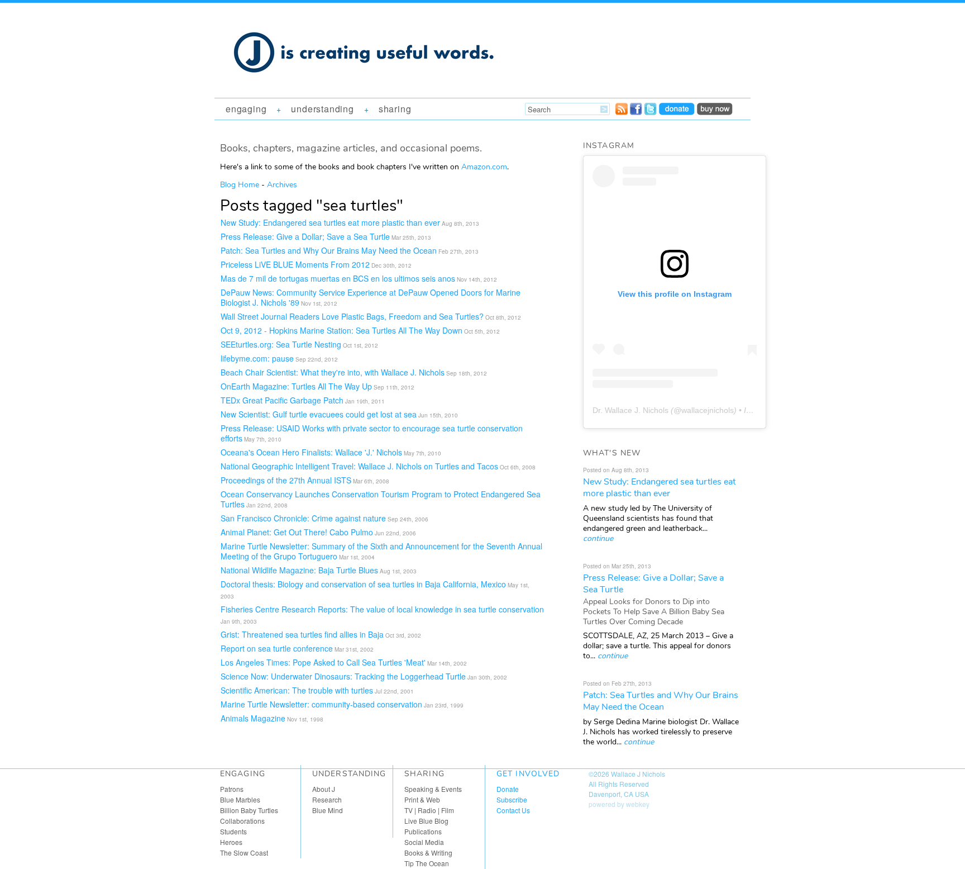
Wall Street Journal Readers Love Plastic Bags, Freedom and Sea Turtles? (352, 316)
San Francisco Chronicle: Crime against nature (303, 518)
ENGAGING (246, 108)
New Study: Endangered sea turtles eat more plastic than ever (330, 222)
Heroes (231, 842)
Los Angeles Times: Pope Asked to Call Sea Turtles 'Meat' (323, 662)
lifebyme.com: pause (257, 358)
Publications (423, 831)
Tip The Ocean (426, 863)
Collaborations (242, 820)
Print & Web (422, 799)
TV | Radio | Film (429, 810)
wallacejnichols (707, 410)
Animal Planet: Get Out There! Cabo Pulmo (297, 532)
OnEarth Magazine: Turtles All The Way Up (296, 386)
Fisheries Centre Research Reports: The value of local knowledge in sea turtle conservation (382, 609)
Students (233, 831)
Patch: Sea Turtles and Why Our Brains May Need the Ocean (329, 250)
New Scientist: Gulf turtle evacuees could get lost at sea (319, 414)
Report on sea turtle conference (277, 648)
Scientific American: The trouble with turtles (297, 690)
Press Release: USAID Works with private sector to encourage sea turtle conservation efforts (372, 433)
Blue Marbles (240, 799)
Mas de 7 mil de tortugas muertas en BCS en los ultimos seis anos (338, 278)
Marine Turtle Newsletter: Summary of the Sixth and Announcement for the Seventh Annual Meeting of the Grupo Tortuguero (381, 551)
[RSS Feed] (621, 111)
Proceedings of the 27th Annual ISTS (286, 480)
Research (327, 799)
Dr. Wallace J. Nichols (630, 410)
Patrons (231, 789)
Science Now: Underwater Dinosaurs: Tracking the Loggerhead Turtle (343, 676)
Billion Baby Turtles (249, 810)
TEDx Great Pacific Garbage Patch (282, 400)
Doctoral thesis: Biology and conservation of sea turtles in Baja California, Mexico (363, 584)
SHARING (395, 108)
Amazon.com (484, 167)
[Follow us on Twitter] (650, 111)
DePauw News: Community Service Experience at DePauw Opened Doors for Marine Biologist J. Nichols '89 (370, 297)
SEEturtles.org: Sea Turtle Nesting (281, 344)
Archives (282, 184)
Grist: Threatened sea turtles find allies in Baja (302, 634)
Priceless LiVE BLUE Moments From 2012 (295, 264)
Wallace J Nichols (638, 773)
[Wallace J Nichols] (365, 85)
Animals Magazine (253, 718)
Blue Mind (327, 810)
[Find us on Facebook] (636, 111)
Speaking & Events (433, 789)
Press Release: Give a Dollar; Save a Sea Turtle (305, 236)
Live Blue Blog (426, 820)
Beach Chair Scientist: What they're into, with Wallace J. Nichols (333, 372)
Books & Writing (428, 852)
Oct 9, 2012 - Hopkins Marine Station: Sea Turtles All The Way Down (341, 330)
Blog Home (239, 184)
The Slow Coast (244, 852)
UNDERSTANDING (322, 108)
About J (323, 789)
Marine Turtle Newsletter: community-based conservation (321, 704)
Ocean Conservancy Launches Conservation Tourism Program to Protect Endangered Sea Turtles (381, 499)
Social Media (424, 842)
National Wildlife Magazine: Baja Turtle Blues (299, 570)
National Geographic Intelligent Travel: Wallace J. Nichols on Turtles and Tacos (359, 466)
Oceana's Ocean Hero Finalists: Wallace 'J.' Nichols (311, 452)
